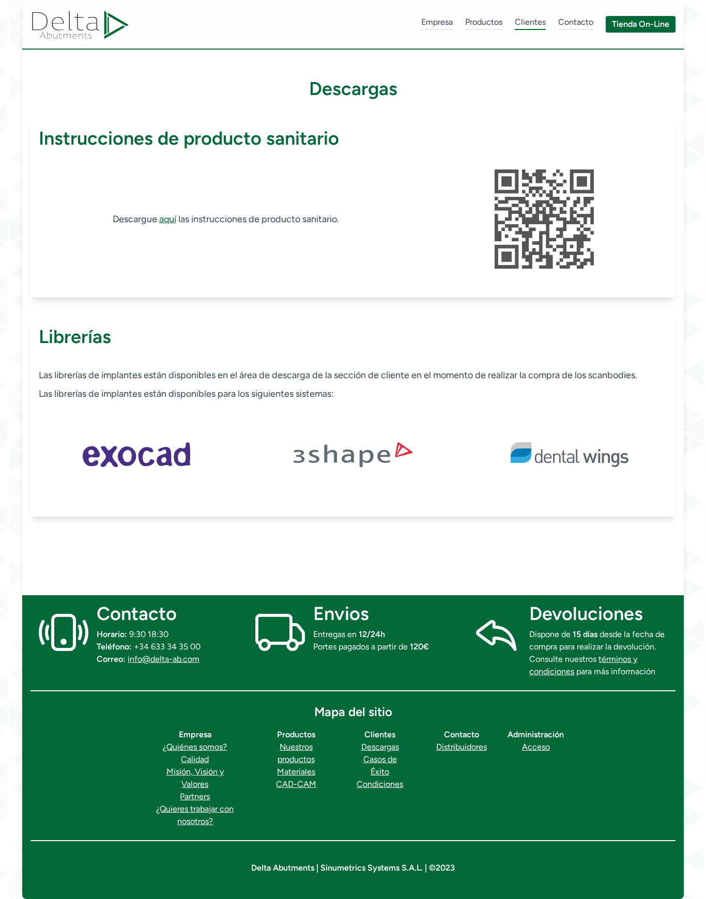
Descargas (380, 747)
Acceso (536, 747)
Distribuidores (461, 747)
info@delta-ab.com (163, 659)
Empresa (437, 22)
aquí (167, 219)
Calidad (195, 759)
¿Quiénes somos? (195, 747)
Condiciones (380, 784)
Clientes (530, 22)
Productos (483, 22)
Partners (195, 796)
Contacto (575, 22)
